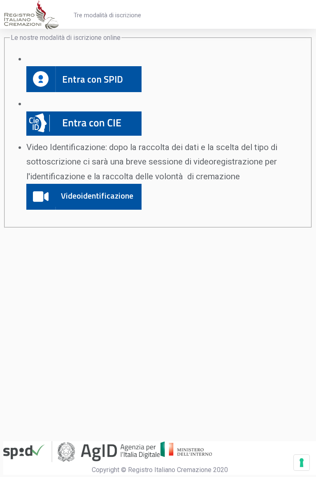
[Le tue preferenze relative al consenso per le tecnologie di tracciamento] (301, 462)
